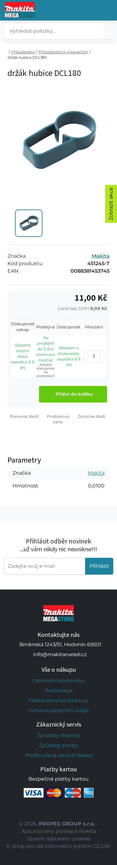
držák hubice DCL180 (27, 57)
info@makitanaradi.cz (60, 654)
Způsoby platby (58, 745)
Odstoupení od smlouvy (58, 700)
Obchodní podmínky (58, 681)
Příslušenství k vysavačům (63, 51)
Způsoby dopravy (58, 735)
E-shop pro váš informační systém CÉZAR (58, 846)
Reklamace (59, 690)
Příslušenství (23, 51)
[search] (108, 31)
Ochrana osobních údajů (58, 710)
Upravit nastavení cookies (58, 839)
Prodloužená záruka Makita (58, 755)
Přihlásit (99, 566)
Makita (101, 256)
